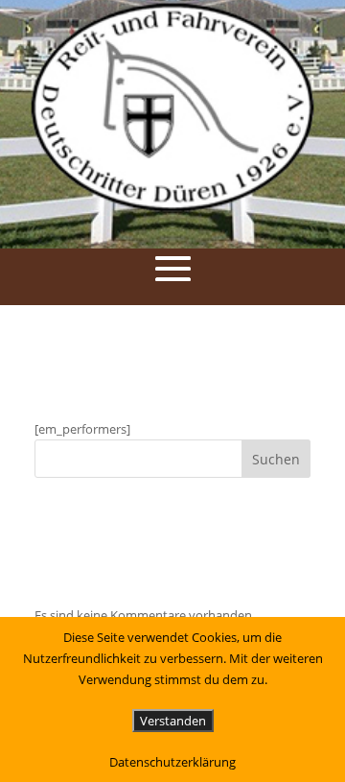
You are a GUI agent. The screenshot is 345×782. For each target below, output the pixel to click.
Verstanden (173, 720)
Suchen (276, 459)
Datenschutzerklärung (172, 761)
